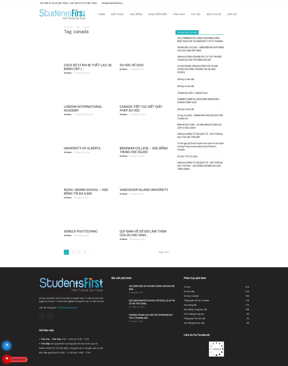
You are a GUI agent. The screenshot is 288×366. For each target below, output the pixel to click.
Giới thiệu (117, 14)
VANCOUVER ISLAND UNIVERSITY (144, 190)
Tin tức (196, 14)
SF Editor (68, 73)
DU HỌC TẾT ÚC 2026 (187, 156)
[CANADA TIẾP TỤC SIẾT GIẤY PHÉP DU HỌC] (144, 91)
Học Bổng (136, 14)
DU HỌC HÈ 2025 (132, 65)
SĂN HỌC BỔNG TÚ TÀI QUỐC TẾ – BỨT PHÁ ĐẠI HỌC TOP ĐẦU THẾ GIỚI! (200, 135)
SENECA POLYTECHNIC (81, 231)
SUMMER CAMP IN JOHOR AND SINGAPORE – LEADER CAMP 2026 (198, 101)
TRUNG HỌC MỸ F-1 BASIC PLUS (192, 93)
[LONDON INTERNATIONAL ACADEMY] (88, 91)
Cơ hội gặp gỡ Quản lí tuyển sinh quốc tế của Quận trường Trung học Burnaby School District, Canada (200, 146)
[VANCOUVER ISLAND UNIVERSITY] (144, 174)
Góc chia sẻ (214, 14)
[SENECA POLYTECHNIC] (88, 216)
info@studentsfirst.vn (112, 3)
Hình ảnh (179, 14)
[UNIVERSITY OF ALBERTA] (88, 132)
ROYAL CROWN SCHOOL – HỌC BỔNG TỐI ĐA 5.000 (86, 191)
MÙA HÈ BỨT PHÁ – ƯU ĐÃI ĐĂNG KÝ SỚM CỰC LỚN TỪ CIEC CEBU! (199, 126)
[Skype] (246, 2)
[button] (245, 14)
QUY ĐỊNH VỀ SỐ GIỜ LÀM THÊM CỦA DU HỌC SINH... (143, 233)
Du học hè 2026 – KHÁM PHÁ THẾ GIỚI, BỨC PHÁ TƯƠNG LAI (200, 117)
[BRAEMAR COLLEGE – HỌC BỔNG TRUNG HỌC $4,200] (144, 132)
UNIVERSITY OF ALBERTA (82, 148)
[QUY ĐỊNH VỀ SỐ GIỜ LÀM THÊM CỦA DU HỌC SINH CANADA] (144, 216)
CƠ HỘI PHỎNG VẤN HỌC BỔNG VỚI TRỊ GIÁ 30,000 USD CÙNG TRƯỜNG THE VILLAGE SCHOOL (197, 69)
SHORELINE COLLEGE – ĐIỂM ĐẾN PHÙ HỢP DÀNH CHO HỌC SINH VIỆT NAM (200, 49)
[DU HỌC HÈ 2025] (144, 49)
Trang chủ (68, 27)
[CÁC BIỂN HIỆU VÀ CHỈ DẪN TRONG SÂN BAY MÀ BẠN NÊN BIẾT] (118, 290)
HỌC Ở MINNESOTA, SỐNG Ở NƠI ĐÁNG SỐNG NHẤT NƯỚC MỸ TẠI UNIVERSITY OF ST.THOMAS (200, 39)
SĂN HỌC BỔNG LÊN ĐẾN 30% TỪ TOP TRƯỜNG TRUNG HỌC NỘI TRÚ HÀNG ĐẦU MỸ (199, 58)
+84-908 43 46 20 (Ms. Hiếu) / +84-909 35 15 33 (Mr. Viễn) (68, 3)
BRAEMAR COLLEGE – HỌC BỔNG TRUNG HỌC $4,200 (144, 150)
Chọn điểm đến (157, 14)
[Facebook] (242, 2)
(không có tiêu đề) (185, 79)
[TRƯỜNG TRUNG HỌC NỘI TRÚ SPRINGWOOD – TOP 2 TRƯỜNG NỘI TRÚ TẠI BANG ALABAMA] (118, 318)
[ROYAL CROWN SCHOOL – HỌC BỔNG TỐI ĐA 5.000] (88, 174)
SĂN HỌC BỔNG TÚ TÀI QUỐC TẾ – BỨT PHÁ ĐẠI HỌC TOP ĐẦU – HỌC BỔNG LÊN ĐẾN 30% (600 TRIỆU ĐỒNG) (200, 165)
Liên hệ (232, 14)
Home (101, 14)
